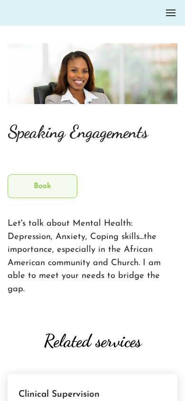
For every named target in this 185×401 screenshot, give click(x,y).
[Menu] (171, 13)
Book (42, 186)
